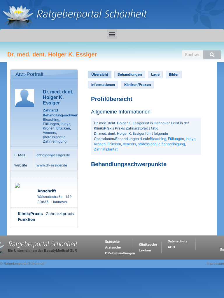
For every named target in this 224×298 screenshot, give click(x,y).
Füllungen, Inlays (181, 138)
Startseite (112, 241)
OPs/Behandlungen (120, 253)
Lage (155, 74)
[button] (112, 34)
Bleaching (158, 138)
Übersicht (99, 74)
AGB (171, 247)
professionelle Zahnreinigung (161, 144)
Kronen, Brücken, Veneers (115, 144)
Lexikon (145, 250)
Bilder (174, 74)
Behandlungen (130, 74)
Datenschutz (177, 241)
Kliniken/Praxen (137, 84)
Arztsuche (113, 247)
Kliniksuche (148, 244)
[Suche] (212, 54)
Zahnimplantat (106, 149)
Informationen (103, 84)
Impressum (215, 264)
